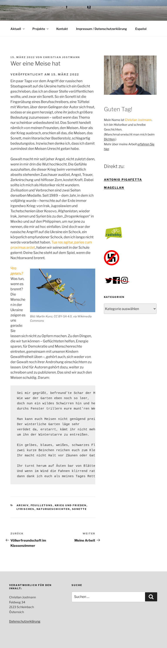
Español (141, 29)
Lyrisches (26, 509)
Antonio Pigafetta (123, 179)
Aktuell (15, 29)
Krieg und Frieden (71, 505)
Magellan (114, 187)
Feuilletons (42, 505)
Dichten (109, 139)
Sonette (79, 509)
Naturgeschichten (53, 509)
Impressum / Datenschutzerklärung (101, 29)
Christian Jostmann (61, 57)
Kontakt (62, 29)
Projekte (38, 29)
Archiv (23, 505)
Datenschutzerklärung (24, 621)
